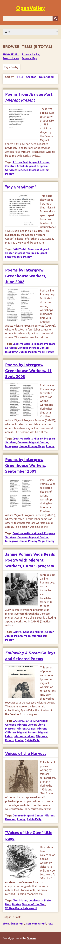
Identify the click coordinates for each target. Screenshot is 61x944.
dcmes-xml (17, 923)
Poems (9, 740)
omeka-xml (39, 923)
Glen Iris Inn (20, 900)
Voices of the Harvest (25, 753)
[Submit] (55, 18)
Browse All (11, 54)
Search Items (11, 58)
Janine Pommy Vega (32, 351)
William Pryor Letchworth (21, 908)
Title (20, 76)
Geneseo (41, 720)
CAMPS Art (20, 249)
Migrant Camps (26, 728)
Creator (31, 76)
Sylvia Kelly (32, 740)
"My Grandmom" (20, 187)
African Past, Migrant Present (31, 162)
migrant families (25, 253)
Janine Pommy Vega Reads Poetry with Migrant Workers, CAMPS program (30, 560)
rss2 (50, 923)
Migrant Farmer (27, 732)
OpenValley (30, 8)
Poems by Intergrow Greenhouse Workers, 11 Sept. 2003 (28, 371)
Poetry (9, 173)
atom (6, 923)
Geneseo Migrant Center (32, 169)
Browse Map (29, 58)
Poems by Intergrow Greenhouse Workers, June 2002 (25, 276)
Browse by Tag (31, 54)
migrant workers (24, 736)
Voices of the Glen (33, 904)
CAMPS (17, 631)
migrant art (39, 635)
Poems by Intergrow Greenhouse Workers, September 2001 (25, 465)
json (28, 923)
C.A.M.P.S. (19, 720)
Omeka (31, 938)
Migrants (41, 736)
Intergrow (11, 351)
